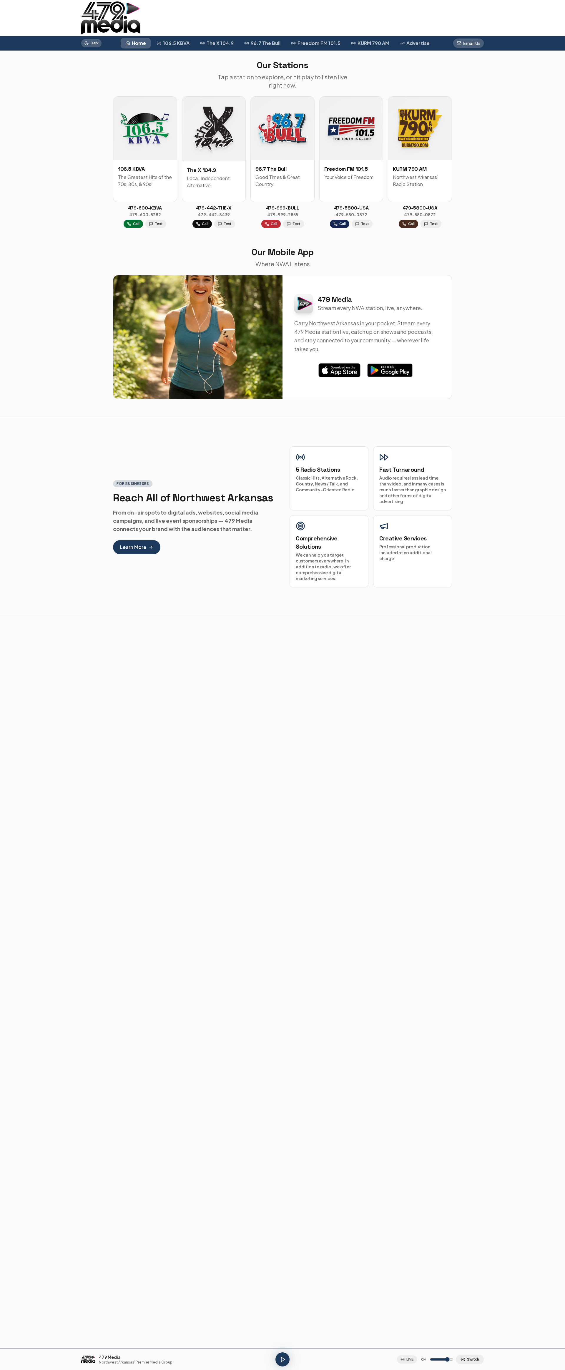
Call (136, 224)
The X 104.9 (220, 43)
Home (139, 43)
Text (159, 224)
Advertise (418, 43)
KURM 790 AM (373, 43)
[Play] (282, 1359)
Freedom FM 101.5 (319, 43)
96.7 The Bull (265, 43)
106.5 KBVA (176, 43)
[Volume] (423, 1359)
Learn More (133, 547)
